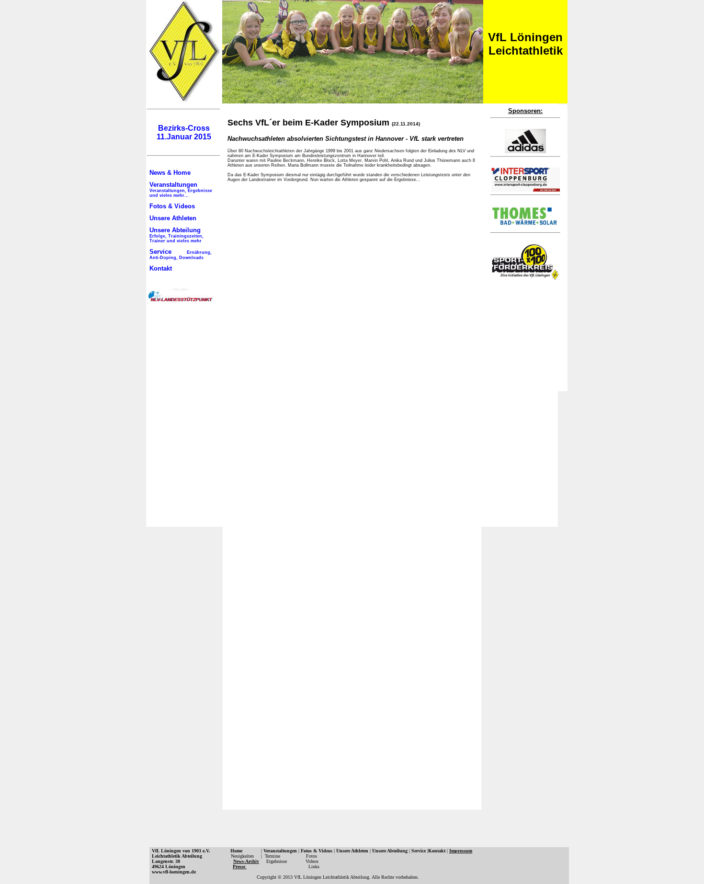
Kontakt (160, 268)
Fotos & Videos (172, 206)
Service (180, 254)
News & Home (170, 172)
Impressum (460, 850)
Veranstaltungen (180, 189)
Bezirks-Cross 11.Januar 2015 (184, 132)
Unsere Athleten (172, 218)
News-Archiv (246, 861)
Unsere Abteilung (176, 235)
